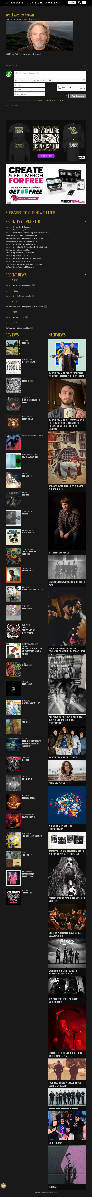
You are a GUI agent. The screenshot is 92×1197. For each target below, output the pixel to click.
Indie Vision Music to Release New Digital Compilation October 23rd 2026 (27, 232)
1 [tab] (8, 203)
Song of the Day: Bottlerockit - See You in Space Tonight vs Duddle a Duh (27, 247)
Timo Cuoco (23, 19)
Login (84, 65)
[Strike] (25, 80)
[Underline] (22, 80)
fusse (55, 1192)
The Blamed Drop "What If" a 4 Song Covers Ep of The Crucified (24, 238)
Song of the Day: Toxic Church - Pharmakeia (18, 227)
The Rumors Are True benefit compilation (18, 250)
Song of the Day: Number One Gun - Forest (18, 261)
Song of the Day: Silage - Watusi (15, 317)
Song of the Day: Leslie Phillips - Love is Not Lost (20, 252)
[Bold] (16, 80)
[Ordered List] (28, 80)
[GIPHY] (50, 80)
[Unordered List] (31, 80)
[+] (47, 80)
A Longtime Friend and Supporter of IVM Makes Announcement (24, 264)
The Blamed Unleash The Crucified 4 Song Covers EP (21, 267)
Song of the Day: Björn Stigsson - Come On (18, 296)
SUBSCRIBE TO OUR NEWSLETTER (30, 213)
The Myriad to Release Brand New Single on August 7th (21, 241)
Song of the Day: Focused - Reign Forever (18, 230)
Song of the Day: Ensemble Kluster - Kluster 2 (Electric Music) (24, 258)
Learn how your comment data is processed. (49, 100)
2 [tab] (10, 203)
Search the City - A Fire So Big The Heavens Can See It (21, 235)
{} (44, 80)
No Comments (35, 19)
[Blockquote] (34, 80)
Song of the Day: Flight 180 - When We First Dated (20, 244)
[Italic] (19, 80)
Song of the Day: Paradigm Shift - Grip (17, 255)
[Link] (41, 80)
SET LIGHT (72, 2)
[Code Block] (37, 80)
